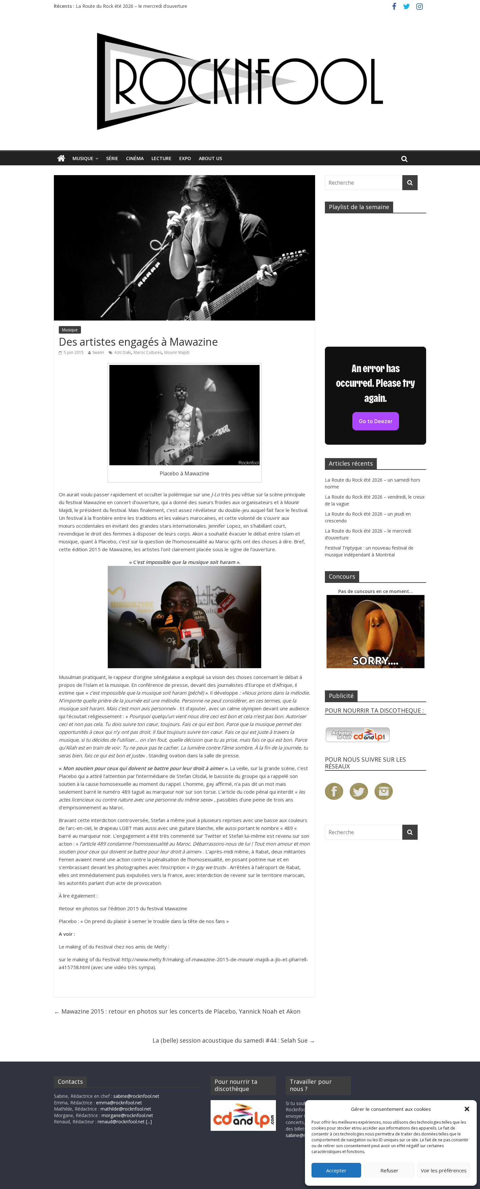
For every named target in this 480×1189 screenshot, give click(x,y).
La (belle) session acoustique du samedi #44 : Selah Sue (233, 1040)
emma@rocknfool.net (119, 1102)
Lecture (161, 158)
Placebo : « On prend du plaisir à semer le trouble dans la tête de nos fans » (144, 921)
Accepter (336, 1170)
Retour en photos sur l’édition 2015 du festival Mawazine (123, 908)
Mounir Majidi (176, 352)
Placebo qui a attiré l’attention (92, 776)
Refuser (389, 1170)
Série (112, 158)
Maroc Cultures (148, 352)
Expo (185, 158)
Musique (82, 158)
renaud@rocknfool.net (121, 1121)
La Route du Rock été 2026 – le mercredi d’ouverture (131, 6)
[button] (467, 1109)
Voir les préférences (444, 1170)
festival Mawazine (86, 502)
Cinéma (135, 158)
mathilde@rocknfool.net (126, 1109)
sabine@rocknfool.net (136, 1096)
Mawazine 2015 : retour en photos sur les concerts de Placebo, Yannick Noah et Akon (177, 1011)
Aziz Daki (122, 352)
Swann (98, 352)
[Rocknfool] (240, 81)
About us (210, 158)
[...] (149, 1121)
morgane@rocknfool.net (127, 1115)
